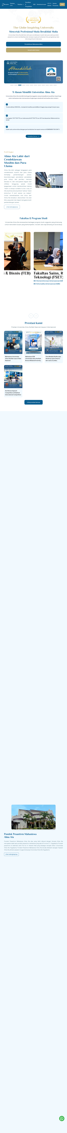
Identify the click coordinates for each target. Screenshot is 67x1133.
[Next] (36, 316)
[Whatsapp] (61, 1118)
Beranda (6, 4)
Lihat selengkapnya (12, 207)
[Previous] (31, 316)
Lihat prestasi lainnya (33, 402)
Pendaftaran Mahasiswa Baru (33, 44)
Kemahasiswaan (41, 4)
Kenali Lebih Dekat (33, 50)
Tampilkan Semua (32, 136)
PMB (62, 4)
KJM (34, 4)
